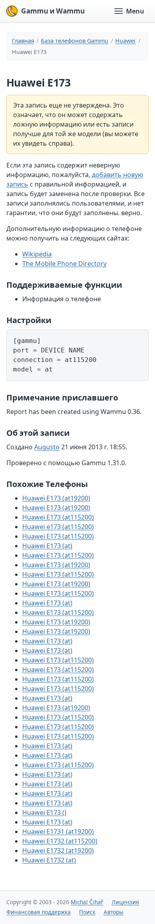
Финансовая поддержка (38, 912)
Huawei (125, 40)
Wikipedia (37, 254)
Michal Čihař (87, 902)
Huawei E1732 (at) (49, 860)
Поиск (87, 912)
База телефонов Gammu (74, 40)
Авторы (114, 912)
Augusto (47, 447)
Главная (23, 40)
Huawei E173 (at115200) (58, 517)
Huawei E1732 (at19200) (58, 850)
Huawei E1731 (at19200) (58, 831)
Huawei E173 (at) (47, 545)
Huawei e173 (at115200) (58, 526)
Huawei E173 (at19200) (56, 498)
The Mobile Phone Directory (64, 263)
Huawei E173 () (44, 812)
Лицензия (125, 902)
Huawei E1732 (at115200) (59, 841)
